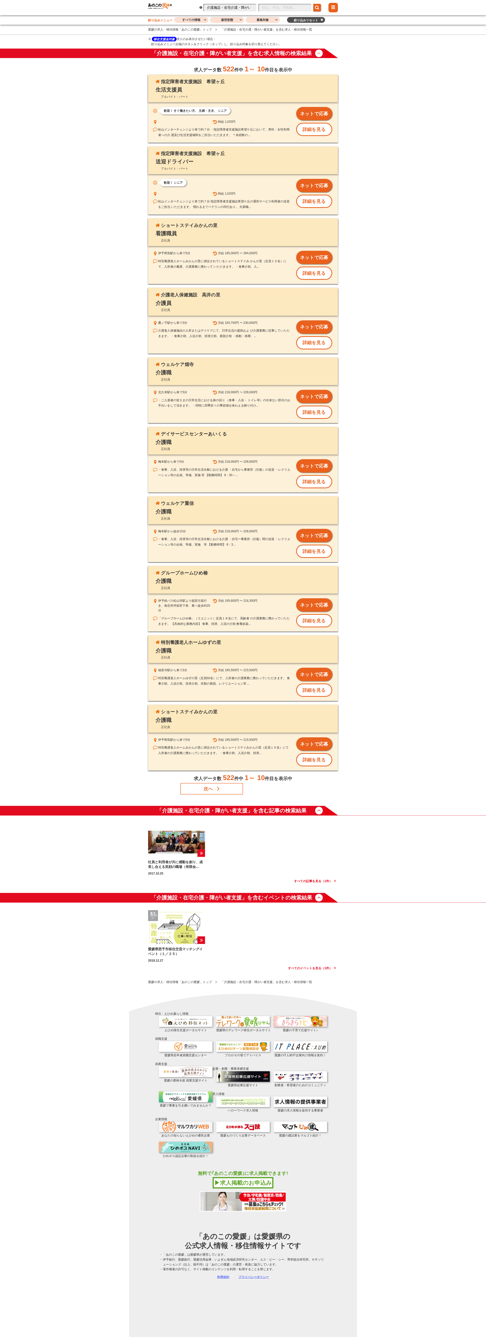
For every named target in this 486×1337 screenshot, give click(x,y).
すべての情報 (191, 19)
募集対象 (263, 19)
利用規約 (223, 1277)
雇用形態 (227, 19)
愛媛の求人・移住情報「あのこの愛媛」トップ (180, 29)
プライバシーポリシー (253, 1277)
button (319, 53)
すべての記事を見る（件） (313, 881)
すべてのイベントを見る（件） (310, 968)
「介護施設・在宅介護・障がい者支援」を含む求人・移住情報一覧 (266, 29)
